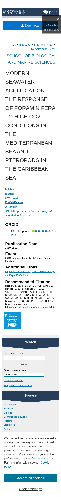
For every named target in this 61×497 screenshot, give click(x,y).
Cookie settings (40, 458)
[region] (30, 464)
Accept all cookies (30, 478)
